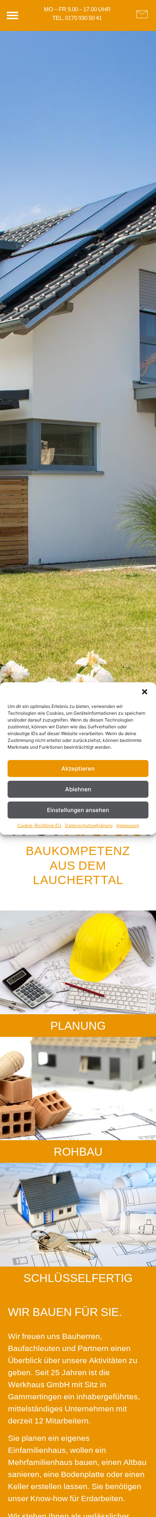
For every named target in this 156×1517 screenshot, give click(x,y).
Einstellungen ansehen (78, 810)
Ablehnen (78, 789)
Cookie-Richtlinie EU (39, 825)
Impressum (127, 825)
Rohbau (78, 1151)
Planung (78, 1025)
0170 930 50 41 (83, 18)
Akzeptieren (78, 768)
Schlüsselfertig (78, 1278)
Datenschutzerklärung (88, 825)
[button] (144, 692)
